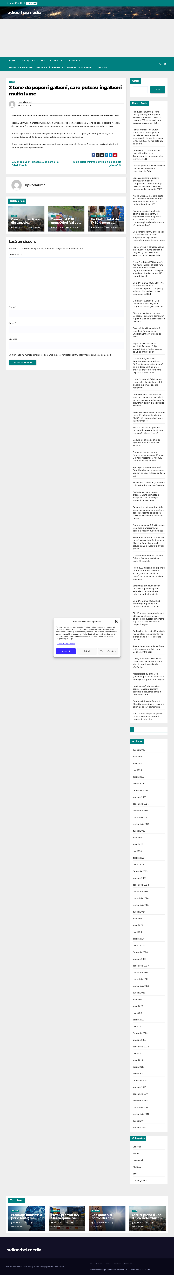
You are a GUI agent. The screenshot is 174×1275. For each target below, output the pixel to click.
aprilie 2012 (138, 1067)
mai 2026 (137, 770)
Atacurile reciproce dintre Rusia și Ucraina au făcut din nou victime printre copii (148, 649)
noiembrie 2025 (140, 810)
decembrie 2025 (141, 804)
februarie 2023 (140, 1033)
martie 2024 (139, 945)
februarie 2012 (140, 1080)
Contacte (56, 60)
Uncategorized (140, 1180)
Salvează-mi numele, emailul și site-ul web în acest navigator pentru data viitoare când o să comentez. (61, 355)
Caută (135, 81)
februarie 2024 (140, 952)
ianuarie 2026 (139, 797)
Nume (13, 307)
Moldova (101, 216)
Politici (102, 67)
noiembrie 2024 (140, 891)
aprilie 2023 (138, 1019)
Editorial (137, 1146)
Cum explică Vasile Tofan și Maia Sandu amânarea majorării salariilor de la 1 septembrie (148, 704)
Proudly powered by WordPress (19, 1267)
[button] (116, 621)
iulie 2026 (137, 756)
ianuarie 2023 (139, 1040)
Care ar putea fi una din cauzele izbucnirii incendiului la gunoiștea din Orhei (149, 168)
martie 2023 (138, 1026)
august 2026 (139, 750)
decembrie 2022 (141, 1046)
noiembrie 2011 (140, 1100)
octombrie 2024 (141, 898)
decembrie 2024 (141, 885)
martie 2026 (139, 783)
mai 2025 (137, 851)
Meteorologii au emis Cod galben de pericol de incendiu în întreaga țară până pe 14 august (149, 676)
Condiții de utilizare (33, 60)
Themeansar (59, 1267)
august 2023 (139, 992)
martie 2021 (138, 1053)
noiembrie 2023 (140, 972)
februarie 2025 (140, 871)
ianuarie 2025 (139, 878)
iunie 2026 (138, 763)
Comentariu (15, 254)
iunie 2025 (138, 844)
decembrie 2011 (140, 1094)
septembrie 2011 (141, 1114)
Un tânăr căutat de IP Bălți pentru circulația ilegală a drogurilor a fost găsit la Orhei (148, 303)
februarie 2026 (140, 790)
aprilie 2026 (138, 777)
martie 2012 (138, 1073)
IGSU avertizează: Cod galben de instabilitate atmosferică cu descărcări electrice (148, 716)
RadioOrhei (26, 102)
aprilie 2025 (138, 858)
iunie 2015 (138, 1060)
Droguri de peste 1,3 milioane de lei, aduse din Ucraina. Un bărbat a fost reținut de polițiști (149, 528)
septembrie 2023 (141, 986)
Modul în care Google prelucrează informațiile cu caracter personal (50, 67)
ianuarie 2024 (139, 959)
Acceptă (66, 651)
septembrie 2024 (141, 905)
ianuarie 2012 (139, 1087)
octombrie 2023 (140, 979)
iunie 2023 (138, 1006)
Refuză (87, 651)
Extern (136, 1153)
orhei (12, 82)
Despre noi (74, 60)
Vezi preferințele (108, 651)
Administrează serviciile (66, 644)
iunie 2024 (138, 925)
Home (12, 60)
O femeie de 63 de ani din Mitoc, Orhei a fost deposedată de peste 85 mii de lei (149, 558)
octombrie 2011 (140, 1107)
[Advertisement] (87, 38)
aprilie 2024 (138, 938)
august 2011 (138, 1121)
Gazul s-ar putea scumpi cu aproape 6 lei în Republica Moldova (146, 443)
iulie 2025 (137, 837)
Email (12, 323)
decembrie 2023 (141, 965)
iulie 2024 (137, 918)
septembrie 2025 (141, 824)
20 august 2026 (21, 1223)
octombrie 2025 (140, 817)
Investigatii (138, 1160)
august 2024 (139, 911)
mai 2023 (137, 1013)
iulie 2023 (137, 999)
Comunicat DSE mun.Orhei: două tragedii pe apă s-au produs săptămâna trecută (146, 604)
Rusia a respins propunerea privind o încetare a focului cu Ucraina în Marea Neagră (148, 430)
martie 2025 (138, 864)
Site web (13, 339)
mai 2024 (137, 932)
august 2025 (139, 831)
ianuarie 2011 (139, 1127)
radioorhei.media (23, 12)
